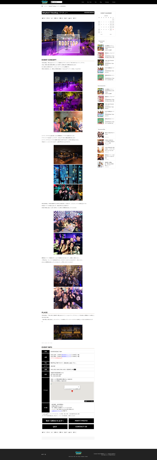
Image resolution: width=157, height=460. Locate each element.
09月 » (111, 34)
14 (110, 24)
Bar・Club (89, 2)
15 (113, 24)
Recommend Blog (101, 129)
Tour (96, 2)
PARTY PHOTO (81, 421)
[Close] (78, 386)
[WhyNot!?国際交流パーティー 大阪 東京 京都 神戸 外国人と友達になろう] (45, 2)
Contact (113, 2)
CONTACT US (81, 427)
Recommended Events (102, 42)
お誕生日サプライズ (57, 411)
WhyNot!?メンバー (66, 356)
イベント (45, 6)
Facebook (43, 454)
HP (75, 369)
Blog (101, 2)
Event (83, 2)
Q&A (55, 427)
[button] (72, 391)
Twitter (42, 454)
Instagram (45, 454)
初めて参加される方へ (55, 421)
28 (110, 29)
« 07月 (101, 34)
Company (107, 2)
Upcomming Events (101, 85)
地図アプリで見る (89, 401)
